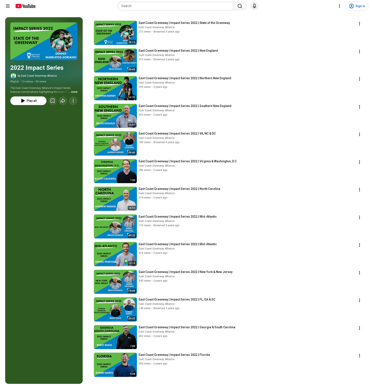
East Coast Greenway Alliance (157, 27)
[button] (44, 41)
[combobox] (176, 6)
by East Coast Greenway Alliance (37, 75)
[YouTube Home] (25, 6)
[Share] (63, 100)
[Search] (240, 6)
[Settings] (339, 6)
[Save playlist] (52, 100)
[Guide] (7, 6)
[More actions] (73, 100)
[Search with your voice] (254, 6)
